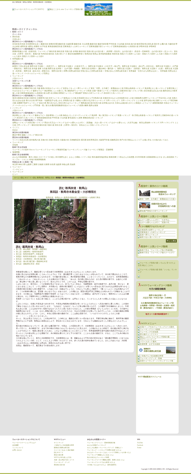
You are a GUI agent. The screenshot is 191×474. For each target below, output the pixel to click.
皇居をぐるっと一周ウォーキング (76, 88)
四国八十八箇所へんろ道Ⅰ (131, 54)
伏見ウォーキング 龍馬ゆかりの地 (62, 98)
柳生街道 (53, 51)
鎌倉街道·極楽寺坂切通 (99, 44)
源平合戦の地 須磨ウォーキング (157, 101)
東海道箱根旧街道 (55, 46)
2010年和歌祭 (140, 157)
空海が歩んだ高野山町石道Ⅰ (92, 71)
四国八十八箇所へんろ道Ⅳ (33, 56)
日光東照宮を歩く (33, 44)
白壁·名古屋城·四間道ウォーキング (60, 93)
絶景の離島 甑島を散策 (88, 105)
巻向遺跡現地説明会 (100, 157)
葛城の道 (36, 54)
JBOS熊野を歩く (61, 157)
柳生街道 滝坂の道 (64, 51)
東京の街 (38, 135)
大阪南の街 (64, 140)
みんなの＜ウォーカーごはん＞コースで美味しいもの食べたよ (109, 452)
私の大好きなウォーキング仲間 (98, 457)
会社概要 (15, 445)
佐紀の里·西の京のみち (48, 103)
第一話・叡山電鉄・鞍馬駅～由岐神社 (31, 249)
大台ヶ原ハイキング (102, 123)
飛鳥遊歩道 (85, 103)
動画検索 (173, 21)
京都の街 (44, 140)
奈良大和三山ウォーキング (69, 103)
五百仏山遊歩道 (121, 103)
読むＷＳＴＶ (58, 452)
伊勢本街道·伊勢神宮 (147, 46)
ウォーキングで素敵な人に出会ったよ (100, 455)
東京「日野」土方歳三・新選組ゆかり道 (107, 88)
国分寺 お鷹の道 (160, 44)
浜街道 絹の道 (130, 44)
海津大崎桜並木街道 (20, 98)
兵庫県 (47, 164)
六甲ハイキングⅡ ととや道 (132, 101)
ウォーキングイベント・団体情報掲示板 (101, 443)
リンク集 (163, 21)
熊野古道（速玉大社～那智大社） (37, 71)
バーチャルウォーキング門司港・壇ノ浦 (31, 105)
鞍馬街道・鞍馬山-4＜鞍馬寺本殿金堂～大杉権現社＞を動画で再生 (73, 197)
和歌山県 (65, 164)
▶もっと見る (171, 241)
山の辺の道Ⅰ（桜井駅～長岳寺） (107, 51)
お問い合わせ (17, 450)
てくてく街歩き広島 (20, 140)
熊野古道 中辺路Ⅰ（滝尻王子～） (44, 66)
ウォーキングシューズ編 (77, 150)
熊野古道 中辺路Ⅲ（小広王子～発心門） (104, 66)
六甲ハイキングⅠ (113, 101)
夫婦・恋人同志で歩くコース (64, 460)
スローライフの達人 (46, 157)
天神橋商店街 (75, 140)
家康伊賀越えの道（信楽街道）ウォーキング (30, 51)
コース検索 (121, 21)
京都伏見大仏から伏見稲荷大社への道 (118, 98)
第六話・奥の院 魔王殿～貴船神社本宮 (31, 261)
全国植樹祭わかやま (154, 157)
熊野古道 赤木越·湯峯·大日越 (35, 69)
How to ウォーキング (37, 150)
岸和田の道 (67, 101)
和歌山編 (16, 83)
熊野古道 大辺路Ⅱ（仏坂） (153, 69)
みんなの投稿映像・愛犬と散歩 (25, 157)
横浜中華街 (16, 135)
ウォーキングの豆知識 (111, 21)
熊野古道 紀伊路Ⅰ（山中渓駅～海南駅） (64, 69)
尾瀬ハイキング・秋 (125, 115)
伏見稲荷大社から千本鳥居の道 (89, 98)
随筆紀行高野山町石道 (62, 448)
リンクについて (17, 448)
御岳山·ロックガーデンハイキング (77, 115)
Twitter (139, 448)
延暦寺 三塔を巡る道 (20, 66)
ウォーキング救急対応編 (57, 150)
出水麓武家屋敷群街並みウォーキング (63, 105)
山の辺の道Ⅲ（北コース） (162, 51)
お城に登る (147, 140)
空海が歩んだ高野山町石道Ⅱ (116, 71)
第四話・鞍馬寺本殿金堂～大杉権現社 (31, 256)
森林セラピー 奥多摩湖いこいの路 (47, 91)
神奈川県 (22, 164)
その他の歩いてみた (160, 140)
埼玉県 (15, 164)
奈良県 (52, 164)
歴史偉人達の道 (59, 465)
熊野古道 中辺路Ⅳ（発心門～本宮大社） (138, 66)
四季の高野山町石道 (72, 71)
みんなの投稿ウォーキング (96, 445)
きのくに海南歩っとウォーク (140, 103)
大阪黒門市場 (103, 140)
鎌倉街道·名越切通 (65, 44)
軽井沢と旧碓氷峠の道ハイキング (126, 91)
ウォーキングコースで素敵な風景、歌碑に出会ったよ (106, 460)
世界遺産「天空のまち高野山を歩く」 (144, 71)
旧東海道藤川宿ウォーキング (101, 46)
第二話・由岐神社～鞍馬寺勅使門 (29, 252)
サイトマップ (58, 443)
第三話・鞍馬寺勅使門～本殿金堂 (29, 254)
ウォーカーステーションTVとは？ (24, 443)
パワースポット (132, 21)
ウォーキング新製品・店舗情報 (100, 150)
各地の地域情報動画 (37, 160)
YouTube (140, 443)
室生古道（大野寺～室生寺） (67, 125)
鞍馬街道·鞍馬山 (91, 54)
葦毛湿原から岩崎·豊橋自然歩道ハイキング (85, 118)
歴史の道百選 (58, 455)
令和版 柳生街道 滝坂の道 (83, 51)
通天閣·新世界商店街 (89, 140)
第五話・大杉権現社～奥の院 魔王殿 (31, 259)
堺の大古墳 (30, 101)
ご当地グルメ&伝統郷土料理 (64, 445)
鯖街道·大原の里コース (57, 54)
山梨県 (29, 164)
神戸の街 (123, 140)
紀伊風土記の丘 (108, 103)
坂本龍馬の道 (34, 140)
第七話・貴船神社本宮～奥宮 (28, 264)
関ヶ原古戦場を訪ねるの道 (151, 91)
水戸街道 (43, 46)
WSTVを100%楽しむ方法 (62, 457)
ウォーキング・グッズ (62, 462)
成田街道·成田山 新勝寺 (29, 46)
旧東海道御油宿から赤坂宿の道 (126, 46)
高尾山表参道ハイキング (134, 88)
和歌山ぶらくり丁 (134, 140)
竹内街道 (44, 54)
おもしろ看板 (74, 157)
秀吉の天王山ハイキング (54, 123)
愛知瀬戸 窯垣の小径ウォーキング (89, 93)
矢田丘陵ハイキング (35, 123)
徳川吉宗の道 (95, 103)
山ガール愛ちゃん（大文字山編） (125, 123)
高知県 (72, 164)
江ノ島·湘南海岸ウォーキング (73, 91)
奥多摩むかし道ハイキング (155, 88)
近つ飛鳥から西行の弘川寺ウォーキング (89, 101)
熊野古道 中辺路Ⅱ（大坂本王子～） (73, 66)
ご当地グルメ (152, 21)
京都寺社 (33, 98)
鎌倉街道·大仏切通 (81, 44)
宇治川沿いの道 (164, 98)
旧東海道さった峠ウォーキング (75, 46)
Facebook (140, 445)
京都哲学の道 (42, 98)
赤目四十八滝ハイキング (114, 93)
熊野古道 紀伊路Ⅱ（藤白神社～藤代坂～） (99, 69)
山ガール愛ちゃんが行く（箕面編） (79, 123)
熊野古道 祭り (57, 71)
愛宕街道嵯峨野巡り (76, 54)
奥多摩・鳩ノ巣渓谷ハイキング (104, 115)
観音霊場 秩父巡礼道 (145, 44)
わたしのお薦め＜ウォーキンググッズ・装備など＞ (105, 448)
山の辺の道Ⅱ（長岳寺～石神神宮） (136, 51)
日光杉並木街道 (18, 44)
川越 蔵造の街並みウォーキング (49, 88)
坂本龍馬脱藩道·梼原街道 (109, 54)
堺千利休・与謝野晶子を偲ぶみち (48, 101)
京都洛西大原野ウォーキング (146, 98)
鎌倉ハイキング (28, 135)
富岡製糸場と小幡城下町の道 (24, 88)
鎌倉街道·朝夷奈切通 (49, 44)
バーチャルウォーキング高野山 (36, 73)
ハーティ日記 (85, 157)
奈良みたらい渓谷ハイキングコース (93, 125)
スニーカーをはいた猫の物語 (64, 450)
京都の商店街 (53, 140)
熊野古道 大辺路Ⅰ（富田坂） (129, 69)
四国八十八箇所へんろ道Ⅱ (153, 54)
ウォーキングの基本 (20, 150)
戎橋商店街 (114, 140)
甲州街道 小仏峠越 (116, 44)
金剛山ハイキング (19, 123)
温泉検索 (142, 21)
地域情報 (16, 152)
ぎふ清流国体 (168, 157)
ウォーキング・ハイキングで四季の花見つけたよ (104, 450)
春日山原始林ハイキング (149, 123)
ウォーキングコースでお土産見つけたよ (101, 462)
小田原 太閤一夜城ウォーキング (99, 91)
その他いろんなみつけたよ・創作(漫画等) (101, 465)
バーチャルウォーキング (101, 21)
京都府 (41, 164)
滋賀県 (58, 164)
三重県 (35, 164)
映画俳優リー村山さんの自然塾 (121, 157)
